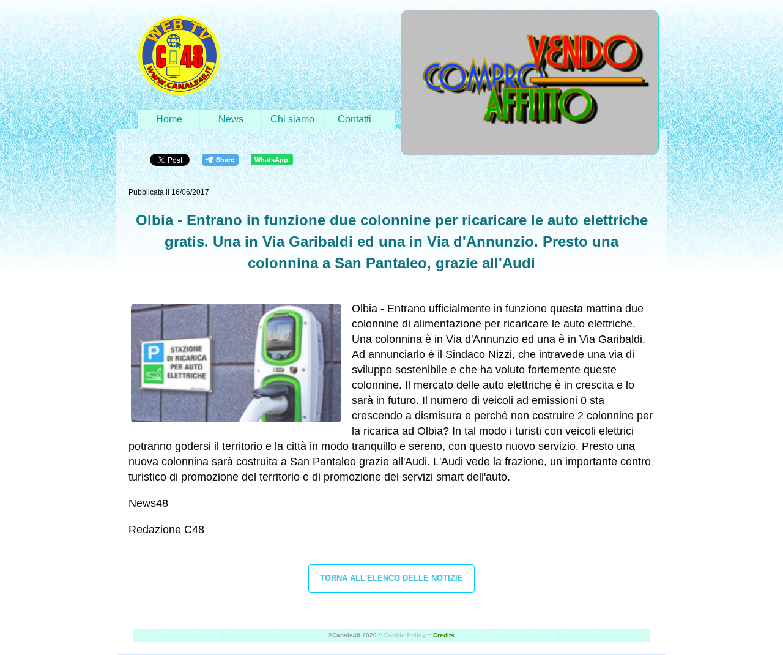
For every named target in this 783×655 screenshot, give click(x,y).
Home (169, 119)
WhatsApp (271, 159)
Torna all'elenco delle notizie (391, 578)
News (230, 119)
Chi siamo (292, 119)
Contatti (354, 119)
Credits (444, 635)
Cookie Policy (405, 635)
